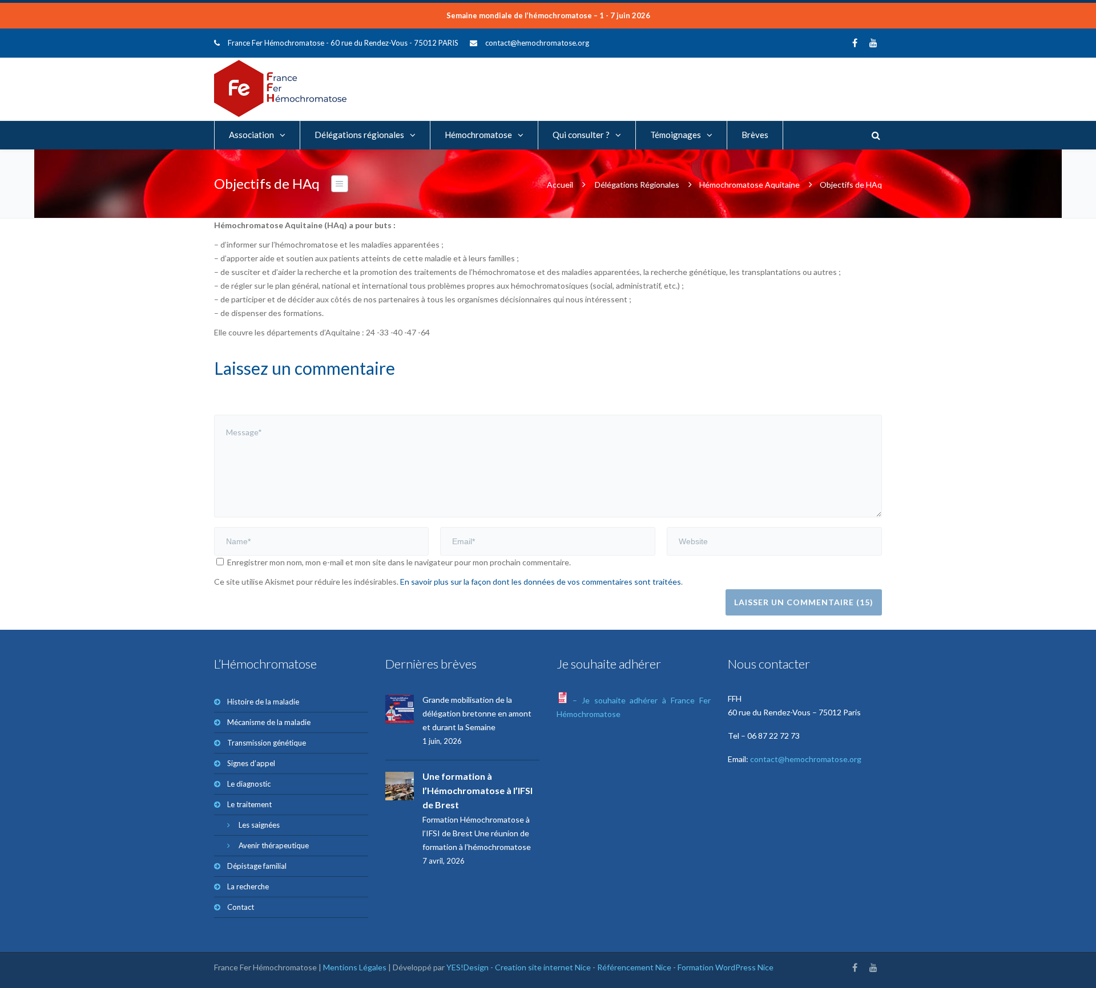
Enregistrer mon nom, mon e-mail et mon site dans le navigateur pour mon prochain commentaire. (399, 562)
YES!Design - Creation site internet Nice (518, 967)
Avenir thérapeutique (274, 845)
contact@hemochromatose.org (537, 42)
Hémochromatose (478, 134)
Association (251, 134)
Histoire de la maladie (263, 701)
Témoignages (675, 134)
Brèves (755, 134)
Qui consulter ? (581, 134)
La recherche (248, 886)
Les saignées (259, 824)
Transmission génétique (266, 742)
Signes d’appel (251, 763)
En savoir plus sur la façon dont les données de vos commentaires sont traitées (540, 581)
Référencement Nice (634, 967)
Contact (240, 907)
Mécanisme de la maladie (269, 722)
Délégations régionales (359, 134)
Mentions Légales (354, 967)
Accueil (560, 184)
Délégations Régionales (637, 184)
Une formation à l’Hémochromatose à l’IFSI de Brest (477, 790)
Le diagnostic (249, 783)
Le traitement (249, 804)
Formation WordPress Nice (725, 967)
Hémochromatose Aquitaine (749, 184)
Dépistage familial (257, 865)
